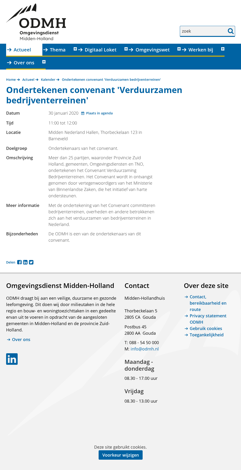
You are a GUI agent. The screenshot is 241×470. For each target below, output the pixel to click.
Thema (58, 50)
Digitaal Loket (100, 50)
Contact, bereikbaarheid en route (208, 303)
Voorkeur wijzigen (120, 455)
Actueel (22, 50)
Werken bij (201, 50)
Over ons (24, 62)
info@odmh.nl (145, 349)
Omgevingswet (153, 50)
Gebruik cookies (206, 328)
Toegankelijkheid (207, 335)
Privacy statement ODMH (208, 319)
